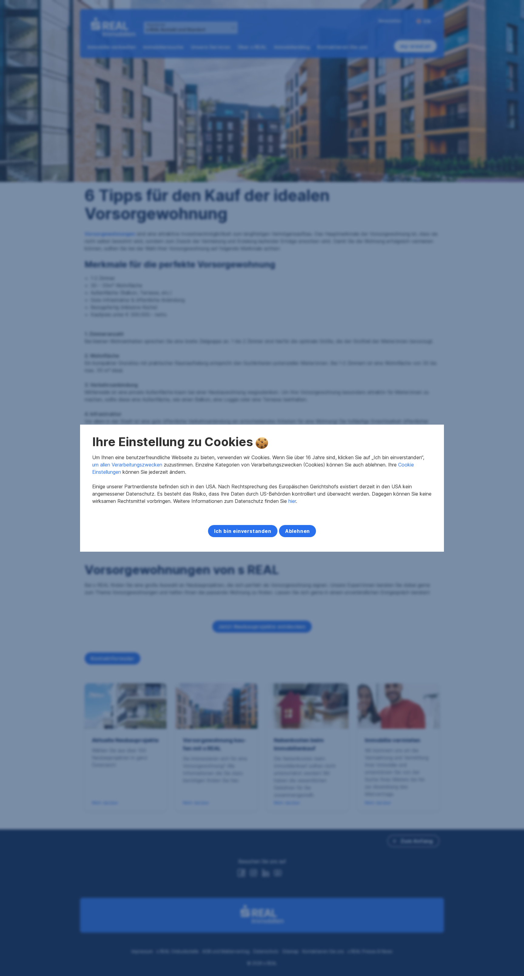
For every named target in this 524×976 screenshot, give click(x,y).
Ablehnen (297, 531)
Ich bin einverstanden (242, 531)
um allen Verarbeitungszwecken (127, 465)
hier (292, 501)
